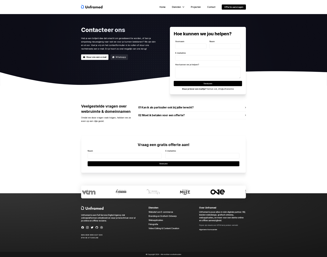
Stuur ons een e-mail (96, 57)
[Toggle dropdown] (183, 7)
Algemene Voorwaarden (208, 230)
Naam (212, 41)
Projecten (196, 7)
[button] (192, 107)
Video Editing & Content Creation (164, 228)
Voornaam (179, 41)
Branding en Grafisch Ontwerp (163, 216)
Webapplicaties (156, 220)
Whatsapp (121, 57)
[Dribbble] (101, 228)
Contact (211, 7)
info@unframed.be (226, 89)
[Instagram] (87, 228)
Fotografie (153, 224)
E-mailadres (180, 53)
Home (163, 7)
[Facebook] (82, 228)
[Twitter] (92, 228)
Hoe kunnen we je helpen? (187, 64)
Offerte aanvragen (233, 7)
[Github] (96, 228)
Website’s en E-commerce (161, 212)
